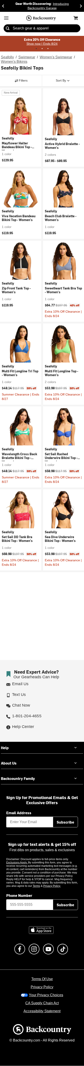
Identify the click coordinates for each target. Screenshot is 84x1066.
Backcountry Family (18, 778)
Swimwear (26, 57)
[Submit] (7, 28)
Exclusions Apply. (17, 862)
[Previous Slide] (3, 5)
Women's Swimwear (56, 57)
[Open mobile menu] (6, 17)
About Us (9, 763)
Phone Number (19, 895)
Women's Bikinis (14, 61)
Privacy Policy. (58, 886)
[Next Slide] (81, 5)
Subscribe (65, 822)
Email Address (18, 813)
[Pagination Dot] (36, 48)
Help (5, 747)
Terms (42, 886)
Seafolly (7, 57)
